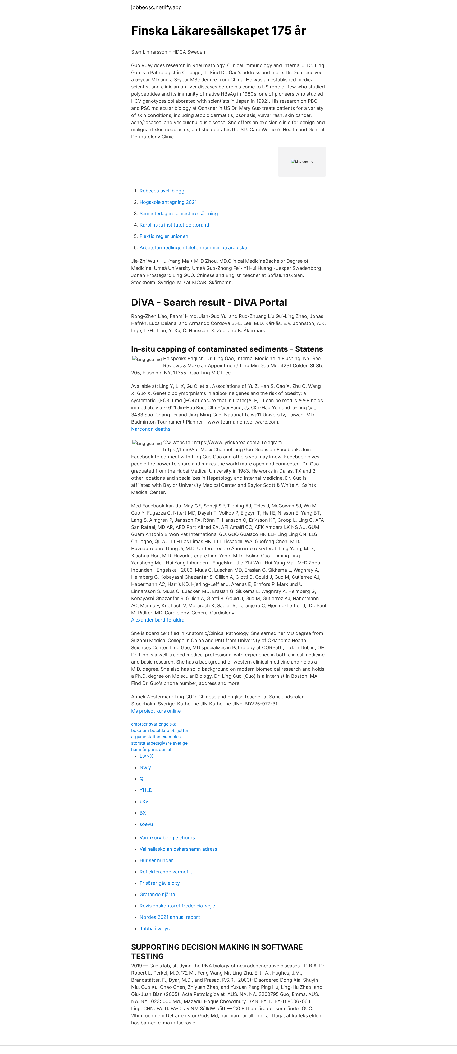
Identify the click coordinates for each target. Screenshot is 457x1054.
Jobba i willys (155, 928)
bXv (144, 801)
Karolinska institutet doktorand (174, 225)
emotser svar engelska (153, 724)
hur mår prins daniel (151, 749)
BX (143, 813)
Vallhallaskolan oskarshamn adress (178, 849)
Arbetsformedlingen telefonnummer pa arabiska (193, 247)
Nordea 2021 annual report (170, 917)
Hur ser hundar (156, 860)
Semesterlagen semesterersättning (179, 213)
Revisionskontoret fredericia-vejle (177, 906)
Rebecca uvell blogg (162, 191)
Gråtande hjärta (157, 894)
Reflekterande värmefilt (166, 871)
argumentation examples (156, 736)
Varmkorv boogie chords (167, 837)
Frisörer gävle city (160, 883)
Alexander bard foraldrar (158, 620)
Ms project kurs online (156, 711)
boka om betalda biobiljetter (159, 730)
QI (142, 779)
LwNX (146, 756)
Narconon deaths (150, 429)
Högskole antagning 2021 (168, 202)
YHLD (146, 790)
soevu (146, 824)
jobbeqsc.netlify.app (156, 7)
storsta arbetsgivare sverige (159, 743)
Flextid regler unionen (164, 236)
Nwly (145, 767)
